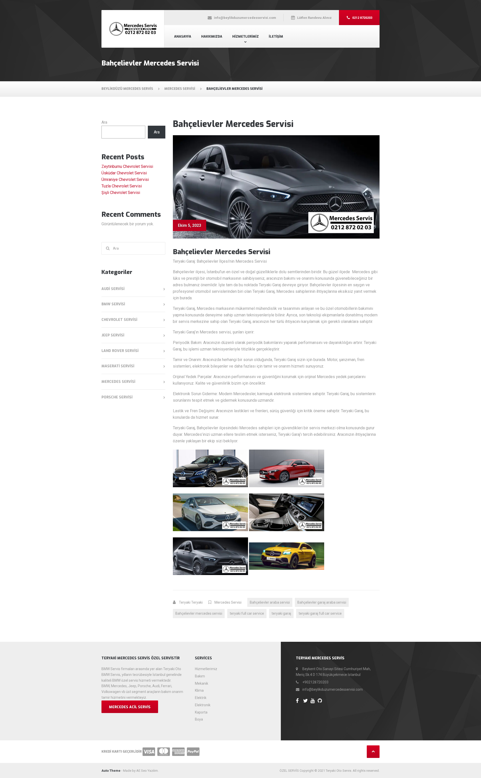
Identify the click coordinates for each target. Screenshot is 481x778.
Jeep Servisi (112, 335)
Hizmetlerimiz (245, 36)
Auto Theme (111, 770)
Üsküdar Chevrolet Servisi (124, 173)
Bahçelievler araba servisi (270, 602)
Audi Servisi (113, 289)
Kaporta (201, 712)
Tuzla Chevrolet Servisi (121, 186)
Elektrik (200, 698)
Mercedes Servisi (228, 602)
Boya (199, 719)
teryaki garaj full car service (320, 613)
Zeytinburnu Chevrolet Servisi (127, 166)
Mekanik (201, 683)
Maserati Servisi (117, 366)
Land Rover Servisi (120, 350)
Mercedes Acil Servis (130, 707)
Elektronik (202, 705)
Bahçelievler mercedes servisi (198, 613)
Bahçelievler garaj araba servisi (321, 602)
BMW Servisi (113, 304)
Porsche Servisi (117, 397)
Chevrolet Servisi (119, 319)
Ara (104, 122)
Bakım (200, 676)
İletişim (276, 36)
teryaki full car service (247, 613)
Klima (199, 690)
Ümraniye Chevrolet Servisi (125, 179)
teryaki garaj (281, 613)
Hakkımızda (211, 36)
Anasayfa (182, 36)
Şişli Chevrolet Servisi (120, 192)
